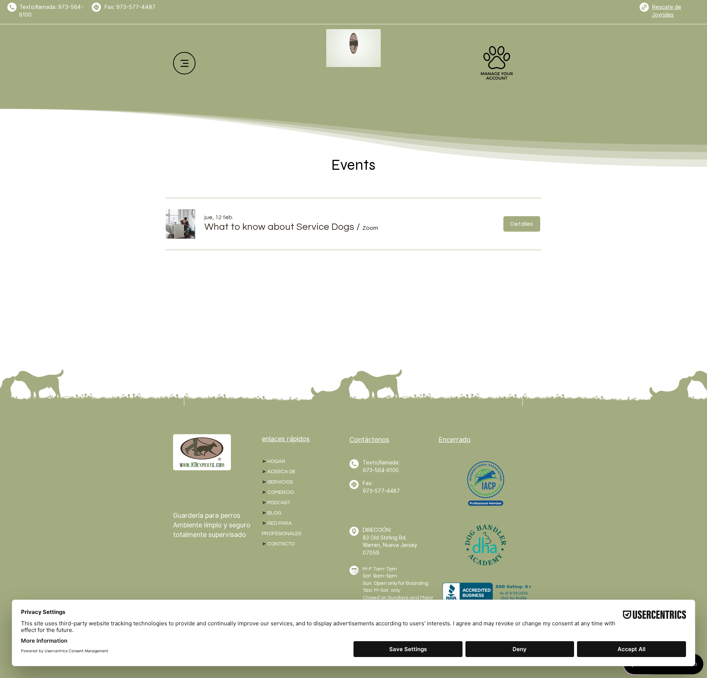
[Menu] (184, 63)
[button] (279, 226)
